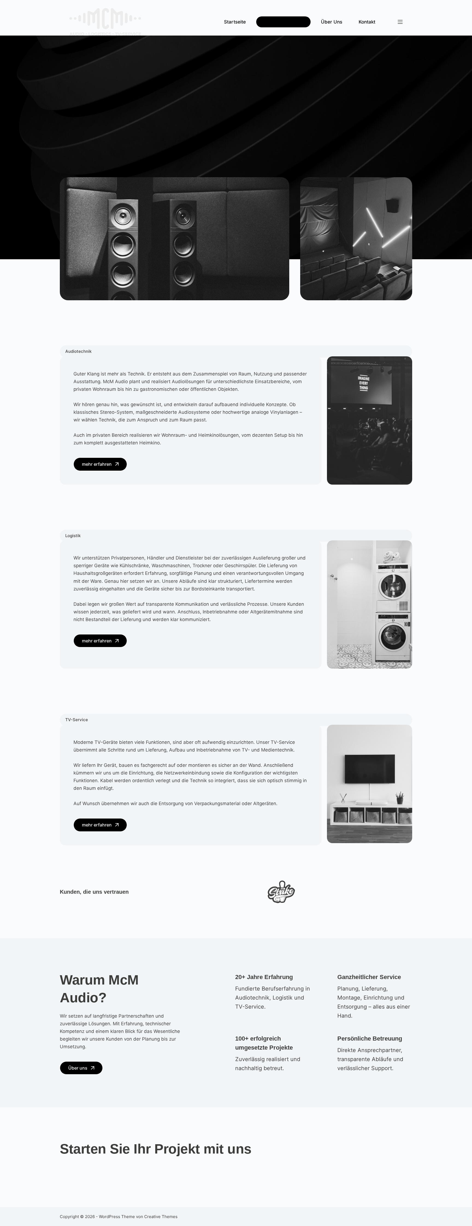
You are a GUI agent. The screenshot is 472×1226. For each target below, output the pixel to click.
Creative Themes (161, 1216)
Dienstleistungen (280, 22)
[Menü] (400, 21)
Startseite (235, 22)
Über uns (331, 22)
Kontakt (367, 22)
